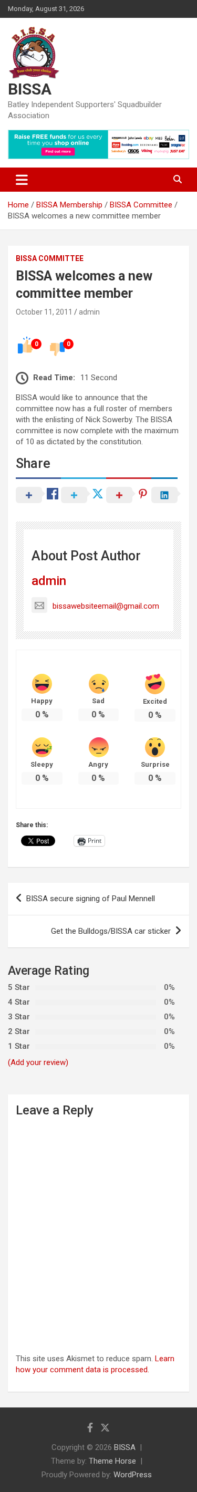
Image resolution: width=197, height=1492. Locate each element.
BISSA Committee (50, 258)
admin (89, 312)
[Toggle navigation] (22, 180)
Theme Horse (112, 1461)
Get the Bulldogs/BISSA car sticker (111, 931)
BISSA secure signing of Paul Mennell (90, 898)
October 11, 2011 (44, 312)
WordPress (132, 1474)
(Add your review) (38, 1062)
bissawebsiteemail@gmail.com (106, 606)
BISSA (29, 89)
